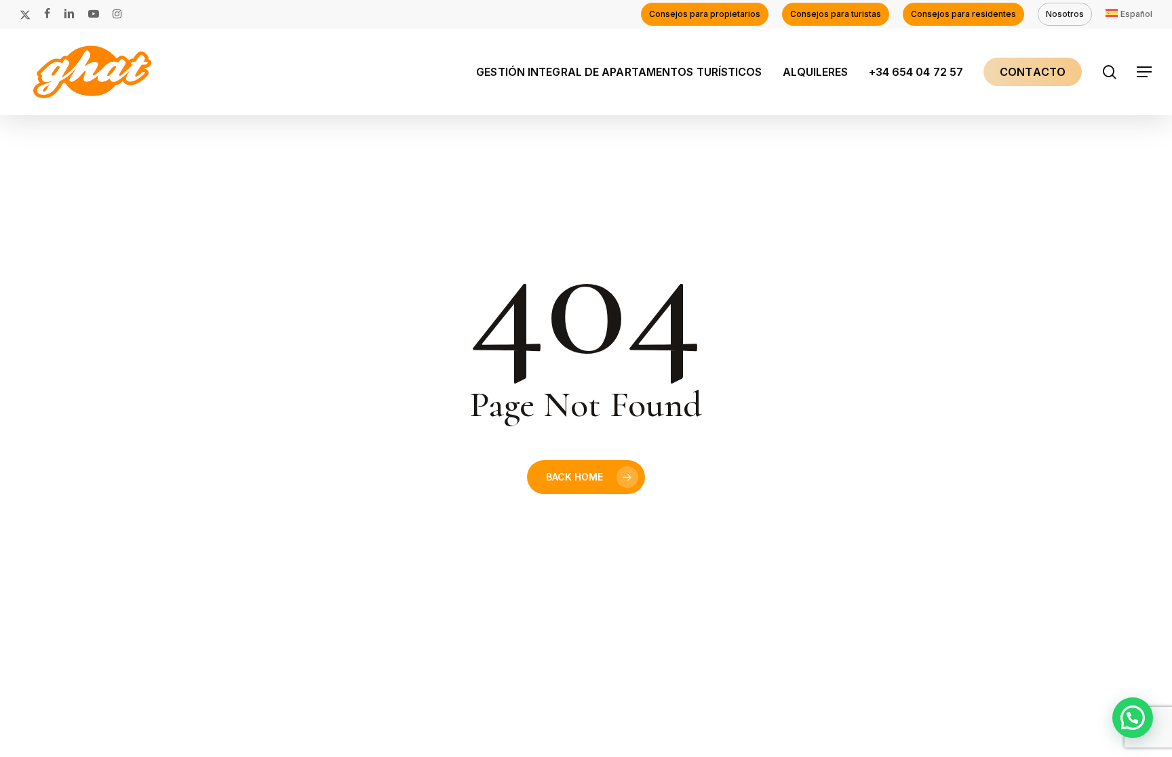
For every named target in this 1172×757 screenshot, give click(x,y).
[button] (1145, 72)
